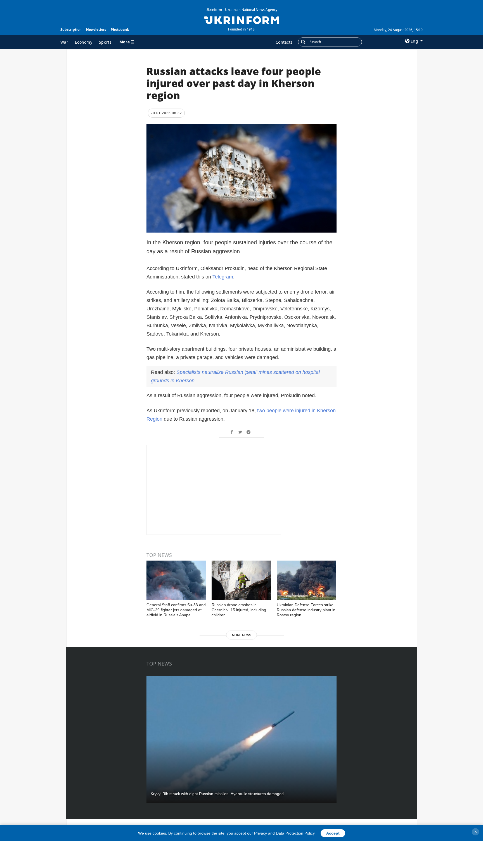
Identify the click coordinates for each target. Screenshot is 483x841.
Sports (105, 42)
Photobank (120, 29)
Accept (333, 833)
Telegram (222, 277)
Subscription (71, 29)
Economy (83, 42)
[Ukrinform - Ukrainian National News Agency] (241, 20)
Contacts (284, 42)
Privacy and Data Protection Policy (284, 833)
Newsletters (96, 29)
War (64, 42)
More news (241, 635)
